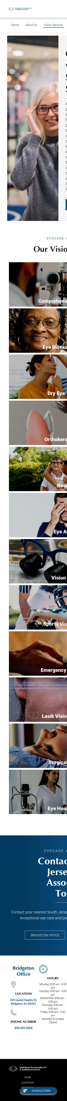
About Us (31, 25)
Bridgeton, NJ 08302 (23, 1003)
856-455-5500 (23, 1028)
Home (15, 25)
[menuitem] (27, 1077)
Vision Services (53, 25)
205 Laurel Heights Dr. (23, 1000)
